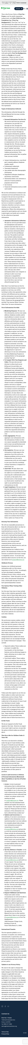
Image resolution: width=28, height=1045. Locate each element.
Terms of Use (5, 1032)
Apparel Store (14, 3)
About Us (3, 3)
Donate (18, 8)
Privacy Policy (5, 1034)
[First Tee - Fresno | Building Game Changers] (7, 8)
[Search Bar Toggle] (24, 8)
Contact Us (10, 3)
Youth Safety (6, 3)
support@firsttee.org (18, 559)
